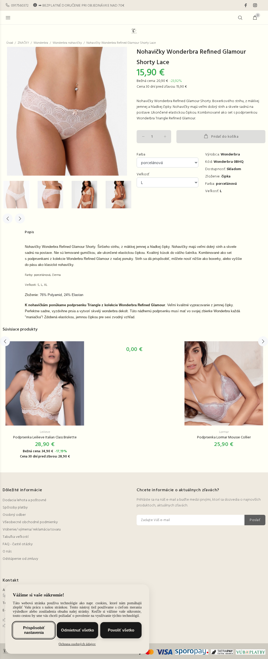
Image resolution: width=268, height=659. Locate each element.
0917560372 (20, 6)
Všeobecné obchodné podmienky (30, 522)
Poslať (255, 520)
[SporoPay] (191, 652)
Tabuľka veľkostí (16, 537)
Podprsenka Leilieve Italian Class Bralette (45, 437)
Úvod (9, 43)
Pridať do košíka (224, 137)
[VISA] (164, 652)
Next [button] (20, 219)
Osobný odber (14, 515)
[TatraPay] (222, 652)
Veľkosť (143, 174)
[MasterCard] (149, 652)
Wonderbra (41, 43)
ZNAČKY (23, 43)
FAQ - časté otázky (18, 544)
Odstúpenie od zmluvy (20, 559)
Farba (141, 155)
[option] (20, 194)
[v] (249, 652)
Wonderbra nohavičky (67, 43)
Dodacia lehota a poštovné (24, 500)
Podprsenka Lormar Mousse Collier (224, 437)
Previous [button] (8, 219)
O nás (7, 552)
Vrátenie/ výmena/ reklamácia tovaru (32, 530)
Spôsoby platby (15, 508)
